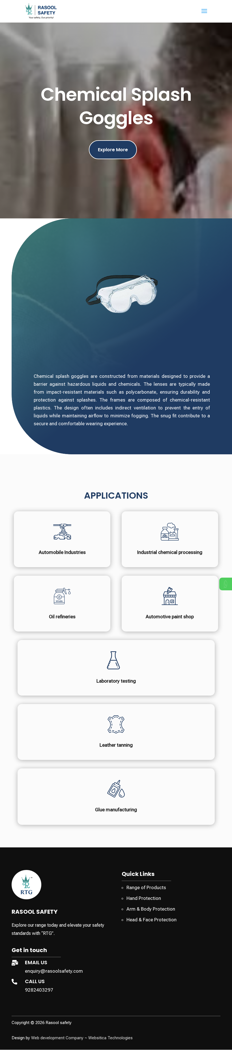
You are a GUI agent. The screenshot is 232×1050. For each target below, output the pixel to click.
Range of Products (146, 887)
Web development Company (57, 1037)
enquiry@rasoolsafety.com (54, 971)
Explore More (113, 149)
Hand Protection (143, 898)
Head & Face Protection (151, 919)
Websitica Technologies (110, 1037)
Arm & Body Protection (150, 909)
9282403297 (39, 990)
